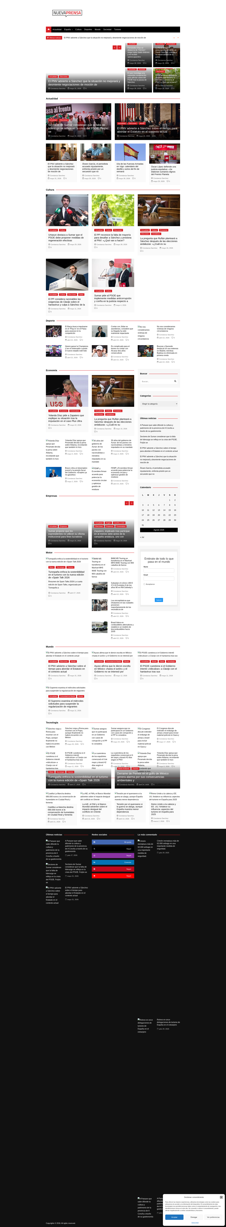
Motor (51, 567)
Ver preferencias (213, 1217)
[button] (221, 1197)
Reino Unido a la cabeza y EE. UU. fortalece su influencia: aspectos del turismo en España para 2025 (163, 809)
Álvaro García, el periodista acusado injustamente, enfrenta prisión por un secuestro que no (102, 38)
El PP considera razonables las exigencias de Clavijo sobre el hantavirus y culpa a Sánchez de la (66, 302)
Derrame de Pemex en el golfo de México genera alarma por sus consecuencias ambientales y (143, 777)
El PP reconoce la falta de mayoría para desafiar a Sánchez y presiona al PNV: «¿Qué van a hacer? (112, 238)
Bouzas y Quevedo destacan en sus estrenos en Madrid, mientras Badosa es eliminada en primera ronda (167, 350)
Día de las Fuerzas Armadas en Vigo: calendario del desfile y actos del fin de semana (130, 168)
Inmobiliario (156, 234)
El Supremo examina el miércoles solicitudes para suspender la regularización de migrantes (65, 704)
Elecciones (160, 71)
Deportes (88, 29)
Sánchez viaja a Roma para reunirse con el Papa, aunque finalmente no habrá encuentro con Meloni (76, 732)
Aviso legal (195, 1222)
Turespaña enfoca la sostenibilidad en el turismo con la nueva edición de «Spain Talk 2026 (66, 575)
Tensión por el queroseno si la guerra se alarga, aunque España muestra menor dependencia (130, 808)
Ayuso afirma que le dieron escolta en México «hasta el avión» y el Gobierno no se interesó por (112, 669)
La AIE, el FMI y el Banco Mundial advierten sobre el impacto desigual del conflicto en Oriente (94, 808)
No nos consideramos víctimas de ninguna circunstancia (166, 329)
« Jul (142, 537)
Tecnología (60, 567)
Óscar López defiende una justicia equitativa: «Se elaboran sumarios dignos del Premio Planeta (163, 171)
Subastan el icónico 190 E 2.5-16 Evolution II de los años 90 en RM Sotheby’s (122, 585)
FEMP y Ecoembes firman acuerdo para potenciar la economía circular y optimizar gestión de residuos (122, 472)
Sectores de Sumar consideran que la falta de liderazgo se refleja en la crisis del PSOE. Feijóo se (78, 128)
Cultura (78, 29)
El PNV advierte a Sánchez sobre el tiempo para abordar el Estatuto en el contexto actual (147, 130)
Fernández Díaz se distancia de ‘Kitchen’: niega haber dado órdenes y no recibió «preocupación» (138, 52)
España (67, 29)
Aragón (108, 523)
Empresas (63, 526)
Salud (81, 294)
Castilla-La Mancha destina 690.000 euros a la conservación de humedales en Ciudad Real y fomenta (61, 811)
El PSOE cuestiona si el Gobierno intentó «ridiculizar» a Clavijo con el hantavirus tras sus (158, 669)
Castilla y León (119, 523)
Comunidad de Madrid (113, 661)
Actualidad (56, 29)
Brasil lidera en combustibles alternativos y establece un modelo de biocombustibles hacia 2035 (122, 627)
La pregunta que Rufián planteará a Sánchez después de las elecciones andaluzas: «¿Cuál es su (158, 241)
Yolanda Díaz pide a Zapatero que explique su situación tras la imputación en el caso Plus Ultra (66, 418)
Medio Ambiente (123, 768)
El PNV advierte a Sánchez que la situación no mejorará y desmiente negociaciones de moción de (61, 168)
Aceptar (174, 1217)
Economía (163, 230)
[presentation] (174, 38)
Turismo (117, 29)
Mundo (98, 29)
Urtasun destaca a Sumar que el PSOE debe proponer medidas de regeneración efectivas (66, 238)
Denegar (194, 1217)
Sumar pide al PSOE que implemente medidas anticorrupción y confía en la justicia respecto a (112, 298)
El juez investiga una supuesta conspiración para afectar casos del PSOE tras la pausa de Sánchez (137, 77)
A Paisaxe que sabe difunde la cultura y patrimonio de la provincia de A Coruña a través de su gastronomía (157, 428)
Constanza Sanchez (58, 88)
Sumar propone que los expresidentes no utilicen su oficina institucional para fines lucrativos (66, 534)
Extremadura (171, 44)
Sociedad (107, 29)
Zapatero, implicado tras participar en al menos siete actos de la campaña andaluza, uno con (112, 534)
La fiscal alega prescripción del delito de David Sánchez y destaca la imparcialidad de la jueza (166, 52)
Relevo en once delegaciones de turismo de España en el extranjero (168, 1022)
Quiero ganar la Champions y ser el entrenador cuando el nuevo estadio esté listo (76, 348)
